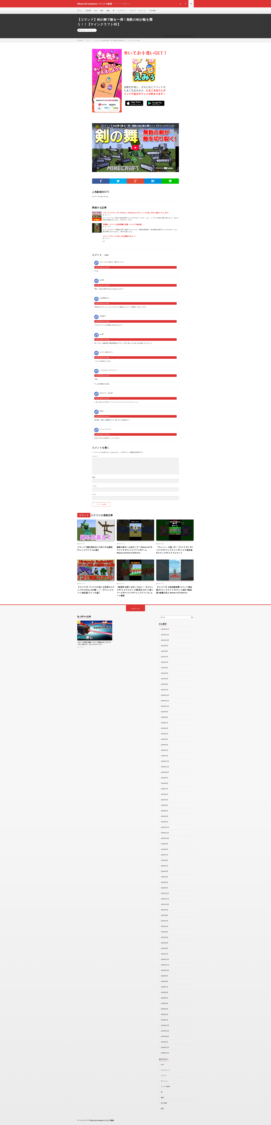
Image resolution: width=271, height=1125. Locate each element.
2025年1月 (164, 690)
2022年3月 (164, 877)
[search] (192, 617)
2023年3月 (164, 811)
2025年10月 (165, 640)
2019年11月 (165, 1031)
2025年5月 (164, 668)
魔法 (101, 10)
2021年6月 (164, 926)
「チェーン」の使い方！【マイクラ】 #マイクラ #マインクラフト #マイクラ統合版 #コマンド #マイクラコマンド (174, 550)
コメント (95, 456)
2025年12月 (165, 629)
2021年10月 (165, 904)
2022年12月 (165, 827)
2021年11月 (165, 899)
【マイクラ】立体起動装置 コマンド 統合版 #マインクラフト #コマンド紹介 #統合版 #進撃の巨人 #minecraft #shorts (174, 590)
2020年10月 (165, 970)
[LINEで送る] (170, 181)
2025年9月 (164, 646)
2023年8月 (164, 783)
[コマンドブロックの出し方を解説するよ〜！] (97, 239)
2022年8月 (164, 849)
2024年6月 (164, 728)
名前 (93, 477)
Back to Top (136, 608)
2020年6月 (164, 992)
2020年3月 (164, 1009)
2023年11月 (165, 767)
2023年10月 (165, 772)
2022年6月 (164, 860)
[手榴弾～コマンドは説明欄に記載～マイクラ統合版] (97, 228)
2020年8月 (164, 981)
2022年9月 (164, 844)
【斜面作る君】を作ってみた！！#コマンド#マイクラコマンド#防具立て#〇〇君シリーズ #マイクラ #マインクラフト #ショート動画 (135, 591)
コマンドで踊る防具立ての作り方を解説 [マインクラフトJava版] (95, 548)
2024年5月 (164, 734)
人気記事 (88, 10)
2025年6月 (164, 662)
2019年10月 (165, 1036)
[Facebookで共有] (100, 181)
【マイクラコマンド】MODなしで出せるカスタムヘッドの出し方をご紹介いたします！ (136, 213)
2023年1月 (164, 822)
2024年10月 (165, 706)
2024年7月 (164, 723)
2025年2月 (164, 684)
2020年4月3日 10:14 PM (102, 267)
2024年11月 (165, 701)
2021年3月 (164, 943)
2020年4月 (164, 1003)
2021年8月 (164, 915)
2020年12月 (165, 959)
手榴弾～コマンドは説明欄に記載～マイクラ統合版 (122, 224)
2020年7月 (164, 987)
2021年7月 (164, 921)
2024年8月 (164, 717)
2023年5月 (164, 800)
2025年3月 (164, 679)
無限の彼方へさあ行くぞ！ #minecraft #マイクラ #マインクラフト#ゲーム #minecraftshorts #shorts (134, 550)
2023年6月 (164, 794)
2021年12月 (165, 893)
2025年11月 (165, 635)
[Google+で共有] (135, 181)
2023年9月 (164, 778)
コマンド (133, 10)
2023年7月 (164, 789)
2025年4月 (164, 673)
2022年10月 (165, 838)
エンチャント (122, 10)
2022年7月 (164, 855)
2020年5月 (164, 998)
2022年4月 (164, 871)
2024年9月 (164, 712)
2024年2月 (164, 750)
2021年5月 (164, 932)
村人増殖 (153, 10)
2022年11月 (165, 833)
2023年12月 (165, 761)
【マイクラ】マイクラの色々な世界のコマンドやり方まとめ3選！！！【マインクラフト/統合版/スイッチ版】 (96, 590)
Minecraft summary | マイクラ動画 (102, 1120)
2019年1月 (164, 1042)
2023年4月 (164, 805)
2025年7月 (164, 657)
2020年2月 (164, 1014)
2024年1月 (164, 756)
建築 (108, 10)
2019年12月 (165, 1025)
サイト (94, 494)
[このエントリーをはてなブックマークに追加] (153, 181)
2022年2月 (164, 882)
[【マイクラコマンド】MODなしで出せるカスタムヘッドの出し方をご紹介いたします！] (97, 216)
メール (94, 486)
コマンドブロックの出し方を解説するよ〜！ (120, 236)
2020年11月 (165, 965)
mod (95, 10)
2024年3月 (164, 745)
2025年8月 (164, 651)
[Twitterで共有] (118, 181)
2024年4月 (164, 739)
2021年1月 (164, 954)
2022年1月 (164, 888)
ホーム (79, 10)
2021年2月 (164, 948)
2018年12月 (165, 1047)
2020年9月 (164, 976)
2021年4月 (164, 937)
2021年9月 (164, 910)
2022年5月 (164, 866)
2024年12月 (165, 695)
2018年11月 (165, 1053)
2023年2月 (164, 816)
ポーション (142, 10)
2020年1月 (164, 1020)
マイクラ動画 (165, 1086)
